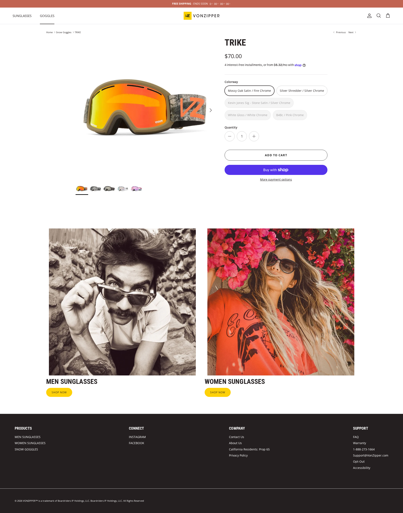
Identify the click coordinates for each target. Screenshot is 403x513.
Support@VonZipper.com (370, 455)
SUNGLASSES (22, 16)
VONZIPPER (29, 500)
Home (49, 32)
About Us (235, 443)
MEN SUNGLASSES (28, 437)
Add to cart (276, 155)
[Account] (368, 15)
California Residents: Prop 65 (249, 449)
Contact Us (236, 437)
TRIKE (78, 32)
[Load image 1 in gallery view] (145, 108)
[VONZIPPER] (201, 16)
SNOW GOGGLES (26, 449)
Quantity (231, 127)
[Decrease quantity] (230, 136)
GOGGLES (47, 16)
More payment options (276, 179)
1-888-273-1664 (364, 449)
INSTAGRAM (137, 437)
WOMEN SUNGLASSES (30, 443)
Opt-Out (359, 461)
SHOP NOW (59, 392)
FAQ (356, 437)
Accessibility (361, 468)
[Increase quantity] (254, 136)
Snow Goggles (63, 32)
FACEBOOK (136, 443)
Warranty (359, 443)
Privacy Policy (238, 455)
